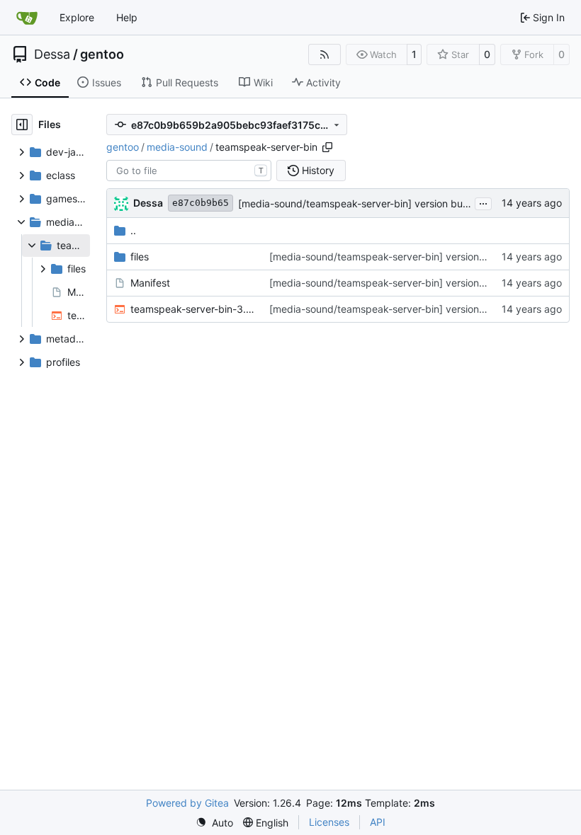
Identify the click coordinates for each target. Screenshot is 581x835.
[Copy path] (327, 147)
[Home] (27, 17)
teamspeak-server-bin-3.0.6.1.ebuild (192, 309)
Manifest (150, 283)
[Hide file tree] (22, 124)
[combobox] (188, 170)
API (377, 822)
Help (126, 17)
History (318, 170)
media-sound (177, 147)
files (139, 256)
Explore (77, 17)
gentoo (102, 54)
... (483, 202)
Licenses (329, 822)
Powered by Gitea (187, 803)
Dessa (52, 54)
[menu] (214, 823)
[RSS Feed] (324, 54)
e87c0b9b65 (200, 202)
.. (133, 230)
